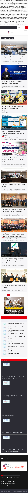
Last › (19, 295)
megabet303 (4, 11)
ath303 (4, 18)
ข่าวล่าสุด (4, 320)
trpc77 (13, 7)
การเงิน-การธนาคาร (7, 53)
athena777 (6, 21)
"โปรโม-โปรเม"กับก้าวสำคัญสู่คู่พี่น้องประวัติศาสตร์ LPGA (13, 414)
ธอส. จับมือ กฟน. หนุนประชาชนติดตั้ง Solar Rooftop (13, 290)
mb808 (17, 3)
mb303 (1, 0)
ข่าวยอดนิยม (4, 317)
